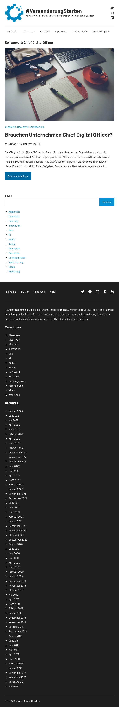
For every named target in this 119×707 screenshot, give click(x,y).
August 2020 (16, 544)
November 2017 (17, 677)
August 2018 (15, 635)
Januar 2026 (16, 411)
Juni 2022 (14, 466)
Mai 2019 (13, 594)
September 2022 (18, 461)
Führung (13, 220)
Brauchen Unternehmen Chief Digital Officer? (58, 134)
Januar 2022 (16, 489)
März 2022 (14, 479)
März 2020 (14, 567)
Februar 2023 (16, 447)
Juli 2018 (13, 640)
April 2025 (14, 424)
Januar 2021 (15, 521)
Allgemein (10, 126)
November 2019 (17, 585)
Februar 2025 (16, 433)
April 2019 (14, 599)
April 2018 (14, 654)
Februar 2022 (16, 484)
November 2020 (17, 530)
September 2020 (18, 539)
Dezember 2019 (17, 580)
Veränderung (36, 126)
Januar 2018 (15, 668)
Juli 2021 (13, 502)
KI (10, 234)
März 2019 (14, 603)
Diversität (14, 216)
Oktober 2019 (16, 589)
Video (12, 266)
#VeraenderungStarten (54, 11)
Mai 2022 (14, 470)
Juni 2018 (14, 645)
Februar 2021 (16, 516)
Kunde (12, 243)
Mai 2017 (13, 686)
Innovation (14, 225)
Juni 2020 (14, 553)
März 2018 (14, 658)
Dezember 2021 (17, 493)
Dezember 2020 (17, 525)
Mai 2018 (13, 649)
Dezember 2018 (17, 617)
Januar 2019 (15, 612)
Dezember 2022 (17, 452)
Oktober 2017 (16, 681)
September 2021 (18, 498)
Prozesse (14, 253)
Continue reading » (18, 176)
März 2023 (14, 443)
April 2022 (14, 475)
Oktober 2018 (16, 626)
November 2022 (17, 456)
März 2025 (14, 429)
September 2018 (18, 631)
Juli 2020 (14, 548)
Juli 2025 (14, 415)
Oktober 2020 (16, 534)
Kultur (12, 239)
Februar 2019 (16, 608)
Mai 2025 (14, 420)
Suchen (9, 195)
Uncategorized (17, 257)
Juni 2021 (14, 507)
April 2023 (14, 438)
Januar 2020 (16, 576)
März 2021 (14, 512)
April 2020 (14, 562)
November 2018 (17, 622)
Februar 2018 (16, 663)
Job (11, 230)
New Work (22, 126)
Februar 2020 (16, 571)
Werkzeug (14, 271)
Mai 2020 (14, 557)
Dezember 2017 (17, 672)
